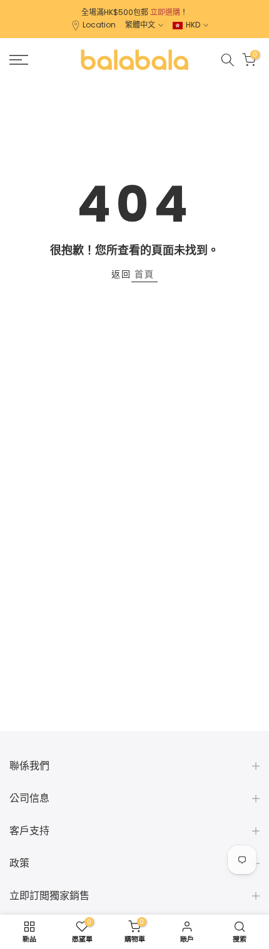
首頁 (144, 274)
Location (99, 24)
